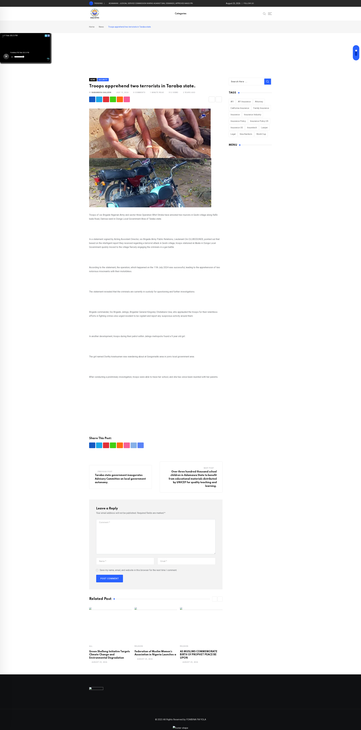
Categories (180, 14)
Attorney (259, 101)
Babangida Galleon (101, 92)
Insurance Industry (252, 114)
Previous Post (105, 472)
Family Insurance (261, 108)
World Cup (261, 134)
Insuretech (252, 127)
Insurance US (237, 127)
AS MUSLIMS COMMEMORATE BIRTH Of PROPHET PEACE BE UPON (198, 654)
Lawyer (264, 127)
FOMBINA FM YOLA (196, 719)
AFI (232, 101)
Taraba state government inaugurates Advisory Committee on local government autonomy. (120, 479)
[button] (214, 599)
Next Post (209, 468)
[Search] (264, 13)
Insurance (235, 114)
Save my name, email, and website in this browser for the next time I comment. (138, 570)
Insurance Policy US (259, 121)
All (90, 646)
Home (91, 27)
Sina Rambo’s (246, 134)
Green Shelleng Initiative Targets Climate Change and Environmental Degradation (109, 654)
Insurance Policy (238, 121)
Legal (233, 134)
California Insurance (240, 108)
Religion (139, 646)
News (101, 27)
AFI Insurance (244, 101)
